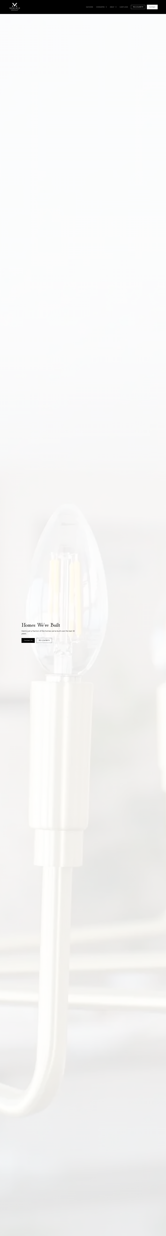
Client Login (124, 7)
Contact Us (28, 640)
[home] (14, 7)
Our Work (89, 7)
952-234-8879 (44, 640)
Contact (152, 7)
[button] (101, 7)
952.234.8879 (138, 7)
